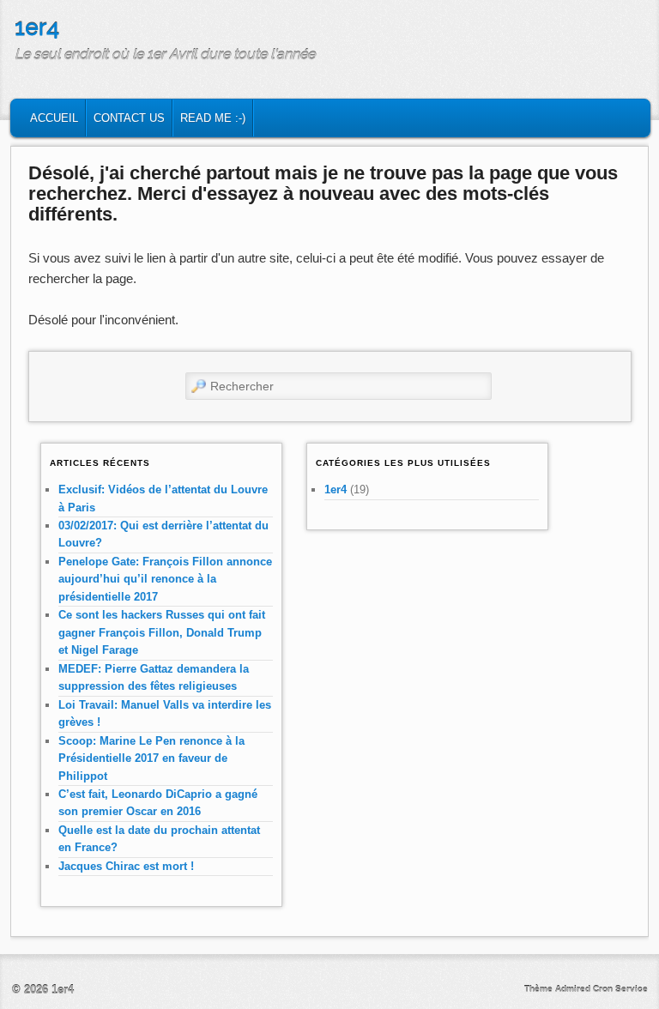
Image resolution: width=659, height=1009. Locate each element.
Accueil (54, 118)
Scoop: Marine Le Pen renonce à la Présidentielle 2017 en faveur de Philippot (151, 758)
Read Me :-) (212, 118)
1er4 (37, 27)
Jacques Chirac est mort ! (126, 866)
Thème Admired (557, 989)
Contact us (129, 118)
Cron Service (620, 989)
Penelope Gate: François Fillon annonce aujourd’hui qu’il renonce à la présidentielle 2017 (165, 579)
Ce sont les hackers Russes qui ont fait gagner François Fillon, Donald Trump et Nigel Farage (161, 632)
